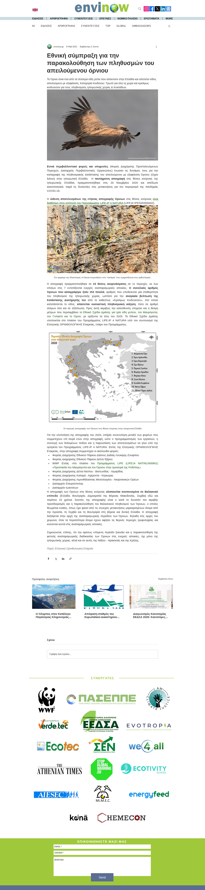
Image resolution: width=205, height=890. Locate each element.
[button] (169, 26)
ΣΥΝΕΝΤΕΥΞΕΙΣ (90, 26)
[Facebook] (151, 8)
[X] (157, 8)
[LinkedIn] (163, 8)
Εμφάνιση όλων (165, 579)
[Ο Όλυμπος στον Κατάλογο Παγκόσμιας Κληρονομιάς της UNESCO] (53, 596)
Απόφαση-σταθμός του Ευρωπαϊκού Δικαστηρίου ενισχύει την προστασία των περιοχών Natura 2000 (102, 615)
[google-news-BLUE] (168, 8)
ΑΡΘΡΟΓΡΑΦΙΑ (66, 26)
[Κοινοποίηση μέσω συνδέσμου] (70, 558)
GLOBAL (121, 26)
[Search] (140, 9)
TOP (108, 26)
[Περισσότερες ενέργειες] (156, 46)
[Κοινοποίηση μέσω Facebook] (48, 558)
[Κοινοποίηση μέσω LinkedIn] (63, 558)
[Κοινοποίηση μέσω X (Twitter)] (55, 558)
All (33, 26)
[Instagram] (146, 8)
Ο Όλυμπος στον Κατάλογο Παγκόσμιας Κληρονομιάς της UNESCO (53, 615)
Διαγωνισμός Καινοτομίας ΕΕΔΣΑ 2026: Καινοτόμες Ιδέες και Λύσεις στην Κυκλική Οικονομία (149, 615)
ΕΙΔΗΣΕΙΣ (46, 26)
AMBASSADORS (141, 26)
